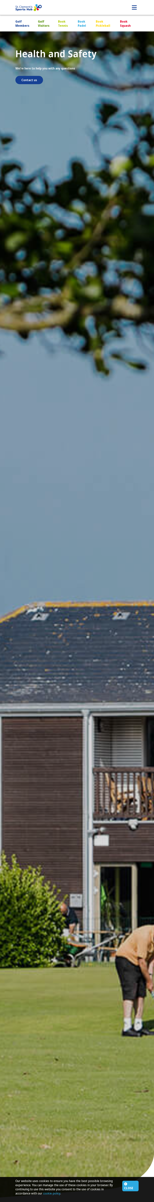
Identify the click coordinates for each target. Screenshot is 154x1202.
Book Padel (82, 23)
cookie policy (51, 1193)
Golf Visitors (43, 23)
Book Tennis (63, 23)
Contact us (29, 80)
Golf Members (22, 23)
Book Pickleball (103, 23)
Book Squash (125, 23)
